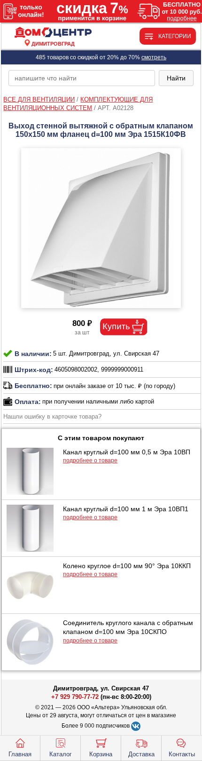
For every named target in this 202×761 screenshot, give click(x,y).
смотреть (153, 57)
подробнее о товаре (90, 460)
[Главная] (53, 32)
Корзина (100, 754)
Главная (19, 754)
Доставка (141, 754)
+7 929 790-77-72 (75, 696)
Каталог (60, 754)
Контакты (182, 754)
